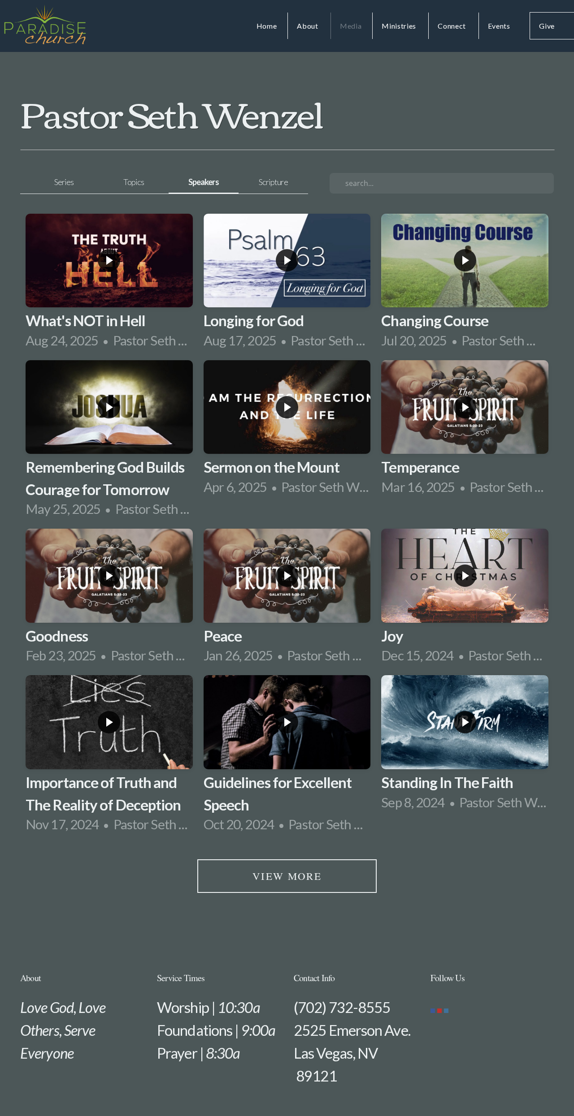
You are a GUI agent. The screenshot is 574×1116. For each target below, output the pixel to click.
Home (267, 26)
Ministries (399, 26)
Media (350, 26)
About (308, 26)
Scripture (273, 182)
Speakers (203, 182)
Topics (133, 182)
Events (499, 26)
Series (64, 182)
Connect (452, 26)
